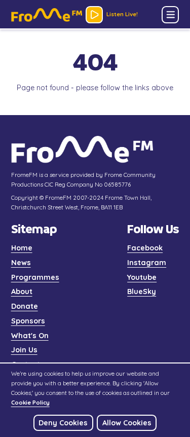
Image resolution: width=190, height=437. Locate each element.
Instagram (146, 262)
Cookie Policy (30, 402)
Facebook (145, 247)
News (21, 262)
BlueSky (141, 291)
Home (21, 247)
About (21, 291)
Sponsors (28, 320)
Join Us (24, 349)
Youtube (142, 277)
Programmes (35, 277)
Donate (24, 306)
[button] (170, 14)
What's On (30, 335)
